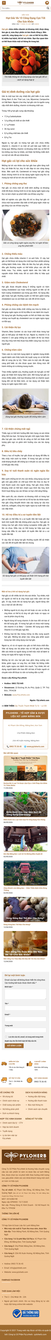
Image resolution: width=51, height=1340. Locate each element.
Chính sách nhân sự (10, 1101)
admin (37, 24)
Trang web (9, 1026)
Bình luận (9, 987)
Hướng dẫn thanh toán (37, 1101)
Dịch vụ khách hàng (10, 1113)
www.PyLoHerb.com (21, 695)
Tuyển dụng (7, 1131)
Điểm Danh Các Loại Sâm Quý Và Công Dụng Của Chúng (25, 820)
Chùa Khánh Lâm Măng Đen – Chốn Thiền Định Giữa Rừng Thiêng (25, 889)
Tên (7, 1004)
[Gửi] (48, 8)
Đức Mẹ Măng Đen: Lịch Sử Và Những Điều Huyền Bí (23, 854)
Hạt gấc (5, 29)
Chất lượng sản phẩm (11, 1105)
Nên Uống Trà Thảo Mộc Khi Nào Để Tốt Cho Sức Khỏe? (24, 959)
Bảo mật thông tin (35, 1105)
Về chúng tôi (7, 1096)
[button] (4, 3)
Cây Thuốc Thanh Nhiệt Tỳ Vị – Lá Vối (30, 706)
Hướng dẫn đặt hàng (36, 1096)
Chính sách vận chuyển (37, 1109)
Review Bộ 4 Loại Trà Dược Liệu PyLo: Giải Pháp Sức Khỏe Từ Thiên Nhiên (25, 784)
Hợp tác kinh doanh (10, 1127)
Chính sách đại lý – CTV (12, 1123)
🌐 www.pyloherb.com (34, 746)
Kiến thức (25, 15)
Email (7, 1015)
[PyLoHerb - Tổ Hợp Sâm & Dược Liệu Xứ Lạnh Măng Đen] (25, 3)
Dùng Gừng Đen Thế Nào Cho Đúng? (17, 924)
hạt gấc (26, 35)
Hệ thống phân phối (10, 1109)
